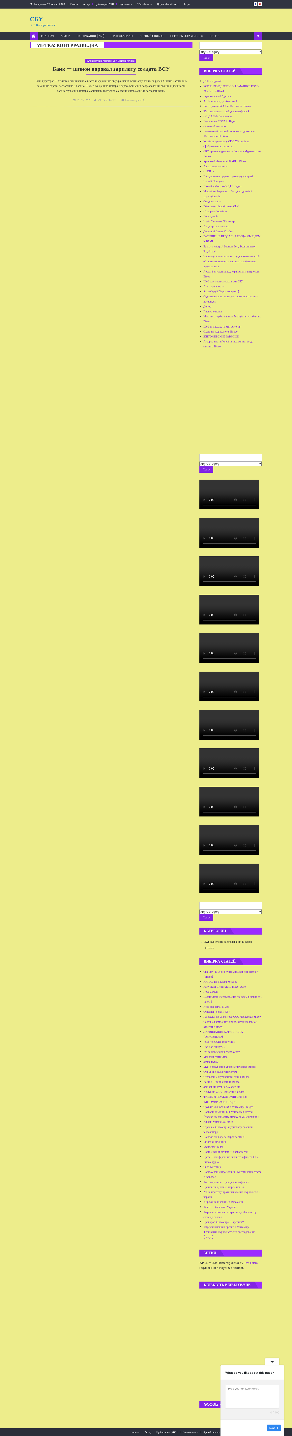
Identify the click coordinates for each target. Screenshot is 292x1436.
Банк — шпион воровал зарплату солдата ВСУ (111, 69)
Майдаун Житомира (215, 1057)
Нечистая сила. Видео (216, 1007)
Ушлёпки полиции (214, 1142)
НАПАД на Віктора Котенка (220, 982)
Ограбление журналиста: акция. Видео (226, 1077)
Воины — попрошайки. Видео (221, 1082)
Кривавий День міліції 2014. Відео (224, 161)
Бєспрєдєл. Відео (213, 1147)
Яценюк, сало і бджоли (217, 96)
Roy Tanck (251, 1263)
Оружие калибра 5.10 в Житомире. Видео (228, 1107)
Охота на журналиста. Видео (220, 332)
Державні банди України (218, 231)
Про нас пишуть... (214, 1047)
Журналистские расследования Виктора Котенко (111, 60)
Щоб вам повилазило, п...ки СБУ (223, 281)
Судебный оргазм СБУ (216, 1012)
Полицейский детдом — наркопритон (225, 1152)
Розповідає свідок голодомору (221, 1052)
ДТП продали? (212, 81)
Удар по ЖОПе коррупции (219, 1042)
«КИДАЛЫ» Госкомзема (217, 116)
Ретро (187, 4)
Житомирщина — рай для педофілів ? (226, 111)
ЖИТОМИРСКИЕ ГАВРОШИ (221, 336)
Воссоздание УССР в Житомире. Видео (227, 106)
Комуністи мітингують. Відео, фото (224, 987)
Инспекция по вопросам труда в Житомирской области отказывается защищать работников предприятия (231, 261)
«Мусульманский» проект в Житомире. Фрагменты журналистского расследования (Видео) (229, 1232)
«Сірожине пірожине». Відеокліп (223, 1202)
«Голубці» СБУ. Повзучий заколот (223, 1092)
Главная (74, 4)
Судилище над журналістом (220, 1072)
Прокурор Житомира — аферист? (223, 1222)
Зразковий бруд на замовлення (221, 1087)
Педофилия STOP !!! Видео (219, 121)
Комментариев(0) (135, 100)
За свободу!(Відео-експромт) (221, 291)
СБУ (36, 19)
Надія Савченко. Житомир (219, 221)
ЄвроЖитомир (212, 1167)
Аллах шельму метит (215, 166)
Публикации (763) (104, 4)
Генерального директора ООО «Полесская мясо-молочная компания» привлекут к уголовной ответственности (232, 1022)
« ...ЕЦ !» (208, 171)
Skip (261, 1427)
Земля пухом (211, 1062)
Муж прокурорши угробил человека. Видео (229, 1067)
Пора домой (210, 216)
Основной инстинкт (215, 126)
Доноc (207, 306)
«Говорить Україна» (215, 211)
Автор (86, 4)
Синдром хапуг (212, 201)
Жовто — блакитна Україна (219, 1207)
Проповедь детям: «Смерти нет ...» (223, 1187)
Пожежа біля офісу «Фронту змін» (224, 1137)
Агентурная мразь (214, 286)
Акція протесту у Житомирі (220, 101)
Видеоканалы (125, 4)
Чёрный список (144, 4)
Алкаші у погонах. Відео (218, 1122)
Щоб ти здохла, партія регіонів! (222, 327)
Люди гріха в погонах (216, 226)
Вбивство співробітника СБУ (221, 206)
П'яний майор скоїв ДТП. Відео (222, 186)
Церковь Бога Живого (168, 4)
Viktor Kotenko (107, 100)
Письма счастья (212, 311)
